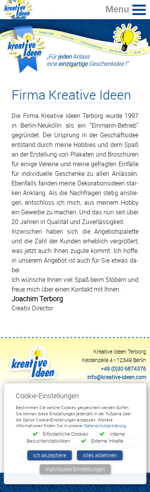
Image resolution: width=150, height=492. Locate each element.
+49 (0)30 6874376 (123, 368)
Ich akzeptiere (49, 455)
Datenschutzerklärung (105, 425)
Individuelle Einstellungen (75, 469)
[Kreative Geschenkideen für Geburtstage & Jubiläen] (75, 50)
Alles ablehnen (100, 455)
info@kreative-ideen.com (116, 377)
